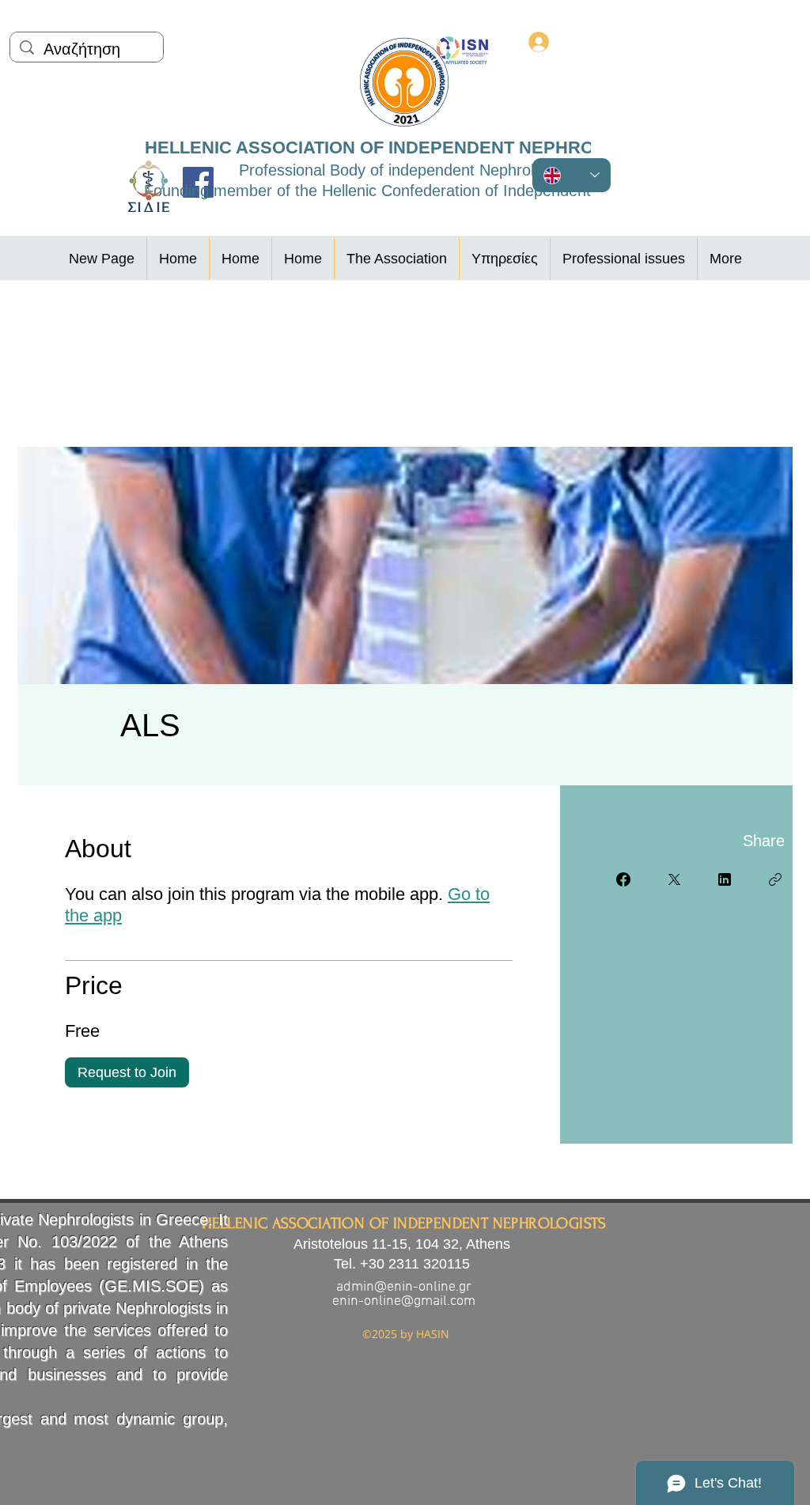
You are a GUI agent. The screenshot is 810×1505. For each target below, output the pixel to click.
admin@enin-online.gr (403, 1287)
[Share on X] (673, 879)
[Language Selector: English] (571, 175)
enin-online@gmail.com (403, 1301)
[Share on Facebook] (623, 879)
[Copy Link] (775, 879)
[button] (397, 258)
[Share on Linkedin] (724, 879)
